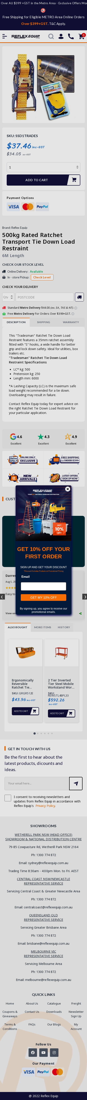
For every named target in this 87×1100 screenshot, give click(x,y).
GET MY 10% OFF (43, 597)
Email (25, 576)
